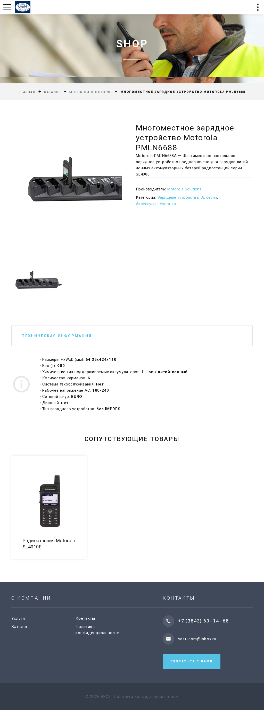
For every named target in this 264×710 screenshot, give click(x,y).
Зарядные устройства (178, 197)
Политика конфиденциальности (146, 696)
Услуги (18, 618)
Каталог (52, 92)
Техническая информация (57, 336)
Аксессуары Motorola (156, 203)
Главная (27, 92)
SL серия (209, 197)
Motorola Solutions (90, 92)
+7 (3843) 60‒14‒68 (203, 621)
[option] (66, 185)
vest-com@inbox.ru (197, 639)
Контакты (85, 618)
